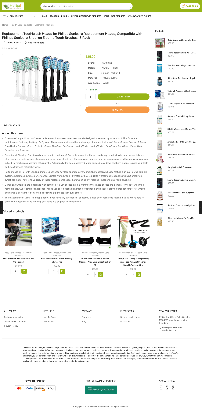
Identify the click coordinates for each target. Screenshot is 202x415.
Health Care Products (21, 25)
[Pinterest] (173, 387)
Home (5, 25)
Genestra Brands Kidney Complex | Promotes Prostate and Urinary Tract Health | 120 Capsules (182, 116)
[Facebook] (161, 387)
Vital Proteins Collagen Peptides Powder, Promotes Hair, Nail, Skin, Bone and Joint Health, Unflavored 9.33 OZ (182, 65)
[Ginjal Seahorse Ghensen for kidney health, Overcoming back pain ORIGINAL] (160, 43)
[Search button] (129, 6)
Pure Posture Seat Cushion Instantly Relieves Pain (56, 260)
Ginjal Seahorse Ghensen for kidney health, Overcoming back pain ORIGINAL (182, 40)
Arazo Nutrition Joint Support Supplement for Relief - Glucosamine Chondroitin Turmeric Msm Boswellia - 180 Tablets (182, 192)
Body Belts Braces (13, 252)
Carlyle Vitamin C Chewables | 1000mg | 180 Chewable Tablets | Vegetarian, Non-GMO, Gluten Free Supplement (182, 167)
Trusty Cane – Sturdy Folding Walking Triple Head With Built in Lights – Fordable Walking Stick (133, 261)
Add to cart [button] (15, 233)
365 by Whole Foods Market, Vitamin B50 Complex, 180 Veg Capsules (182, 129)
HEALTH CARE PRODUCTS (114, 16)
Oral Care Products (44, 25)
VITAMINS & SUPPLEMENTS (139, 16)
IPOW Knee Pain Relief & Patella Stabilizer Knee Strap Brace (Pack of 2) (95, 261)
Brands (65, 16)
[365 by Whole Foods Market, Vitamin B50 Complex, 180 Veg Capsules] (160, 132)
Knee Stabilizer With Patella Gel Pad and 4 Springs (18, 260)
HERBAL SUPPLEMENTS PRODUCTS (86, 16)
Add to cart (124, 97)
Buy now (118, 110)
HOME (44, 16)
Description (12, 125)
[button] (24, 271)
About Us (54, 16)
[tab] (12, 125)
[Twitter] (167, 387)
